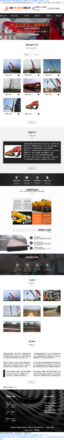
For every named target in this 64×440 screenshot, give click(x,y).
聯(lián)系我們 (60, 15)
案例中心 (37, 15)
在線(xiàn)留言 (46, 2)
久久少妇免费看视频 (20, 437)
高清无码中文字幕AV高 (7, 437)
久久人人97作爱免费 (48, 437)
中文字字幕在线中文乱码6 (34, 437)
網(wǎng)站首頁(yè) (4, 15)
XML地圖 (39, 2)
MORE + (32, 122)
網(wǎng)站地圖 (56, 2)
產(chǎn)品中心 (15, 15)
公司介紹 (26, 15)
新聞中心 (49, 15)
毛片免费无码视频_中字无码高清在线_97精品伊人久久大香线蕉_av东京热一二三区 (24, 0)
